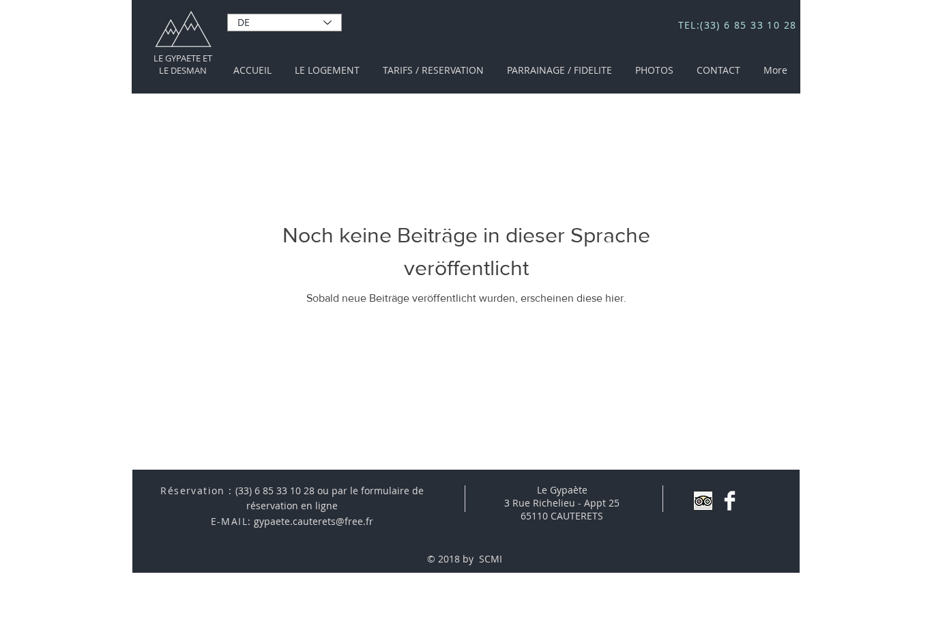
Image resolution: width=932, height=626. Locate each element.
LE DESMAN (183, 70)
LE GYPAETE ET (183, 58)
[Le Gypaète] (730, 501)
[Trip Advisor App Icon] (703, 501)
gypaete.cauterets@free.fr (313, 521)
